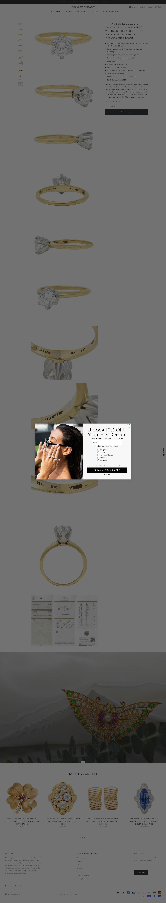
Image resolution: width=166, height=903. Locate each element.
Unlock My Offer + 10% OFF (107, 470)
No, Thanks (107, 474)
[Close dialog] (128, 426)
